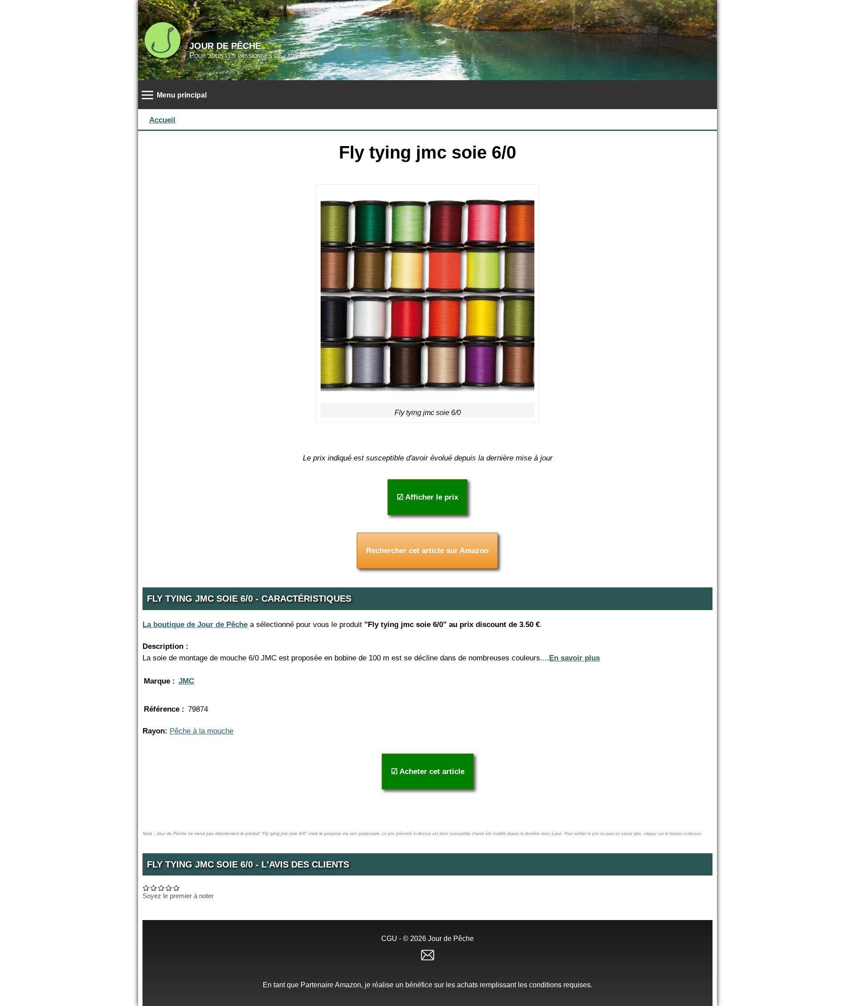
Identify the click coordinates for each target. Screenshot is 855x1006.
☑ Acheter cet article (427, 771)
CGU (389, 938)
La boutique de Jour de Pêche (195, 624)
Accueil (162, 120)
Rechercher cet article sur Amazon (427, 550)
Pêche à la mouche (201, 731)
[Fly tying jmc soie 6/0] (427, 296)
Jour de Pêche (225, 46)
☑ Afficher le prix (427, 497)
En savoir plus (574, 658)
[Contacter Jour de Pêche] (427, 954)
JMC (186, 681)
